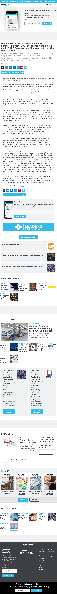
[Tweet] (18, 67)
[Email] (6, 67)
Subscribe (23, 500)
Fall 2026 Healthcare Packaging (7, 492)
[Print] (2, 67)
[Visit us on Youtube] (31, 553)
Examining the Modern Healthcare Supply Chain (42, 518)
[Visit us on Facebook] (21, 553)
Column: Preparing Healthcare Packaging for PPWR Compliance (41, 328)
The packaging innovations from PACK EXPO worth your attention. (22, 255)
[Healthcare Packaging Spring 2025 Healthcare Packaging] (49, 481)
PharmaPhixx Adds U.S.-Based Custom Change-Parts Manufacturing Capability (47, 439)
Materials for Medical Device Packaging (22, 288)
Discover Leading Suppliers (10, 244)
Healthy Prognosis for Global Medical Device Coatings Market (4, 287)
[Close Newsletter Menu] (55, 10)
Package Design (23, 513)
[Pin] (21, 67)
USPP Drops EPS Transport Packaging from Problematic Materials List (4, 360)
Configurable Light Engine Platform (45, 446)
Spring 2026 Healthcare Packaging (21, 493)
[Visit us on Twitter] (24, 553)
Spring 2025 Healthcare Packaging (49, 493)
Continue (36, 590)
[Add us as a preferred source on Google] (25, 67)
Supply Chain (41, 514)
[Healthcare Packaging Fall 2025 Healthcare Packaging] (35, 481)
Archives (34, 500)
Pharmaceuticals (34, 323)
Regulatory (42, 283)
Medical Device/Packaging (22, 284)
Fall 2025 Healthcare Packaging (35, 492)
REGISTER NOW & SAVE (37, 411)
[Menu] (54, 4)
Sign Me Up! (47, 23)
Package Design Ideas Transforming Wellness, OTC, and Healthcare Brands (23, 517)
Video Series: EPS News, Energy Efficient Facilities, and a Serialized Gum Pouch (23, 349)
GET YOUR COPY (9, 411)
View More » (52, 509)
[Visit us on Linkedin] (28, 553)
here (22, 186)
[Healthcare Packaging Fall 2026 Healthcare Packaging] (7, 481)
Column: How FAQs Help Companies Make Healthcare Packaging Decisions (40, 348)
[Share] (10, 67)
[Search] (50, 4)
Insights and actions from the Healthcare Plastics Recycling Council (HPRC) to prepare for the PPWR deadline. (42, 336)
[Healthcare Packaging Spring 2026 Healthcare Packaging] (21, 481)
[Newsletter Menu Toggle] (47, 4)
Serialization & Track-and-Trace (23, 344)
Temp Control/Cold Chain (4, 356)
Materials (4, 283)
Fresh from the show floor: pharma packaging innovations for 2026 (22, 266)
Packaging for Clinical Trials (42, 287)
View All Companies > (28, 237)
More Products (46, 453)
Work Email (18, 209)
